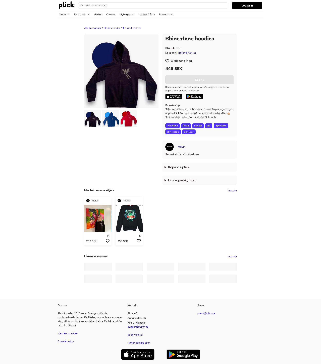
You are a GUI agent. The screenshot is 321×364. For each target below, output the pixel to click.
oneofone (172, 125)
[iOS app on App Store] (173, 96)
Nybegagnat (127, 14)
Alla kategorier (92, 28)
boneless (189, 131)
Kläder (116, 28)
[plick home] (66, 5)
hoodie (198, 125)
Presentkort (166, 14)
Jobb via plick (135, 334)
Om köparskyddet (182, 180)
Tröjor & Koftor (132, 28)
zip (208, 125)
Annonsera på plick (139, 342)
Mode (62, 14)
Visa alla (232, 190)
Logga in (247, 5)
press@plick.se (206, 313)
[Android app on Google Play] (194, 96)
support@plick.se (138, 326)
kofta (186, 125)
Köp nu (199, 79)
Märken (98, 14)
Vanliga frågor (147, 14)
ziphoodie (221, 125)
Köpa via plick (178, 167)
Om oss (111, 14)
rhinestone (173, 131)
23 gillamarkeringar (181, 60)
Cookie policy (66, 341)
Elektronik (80, 14)
